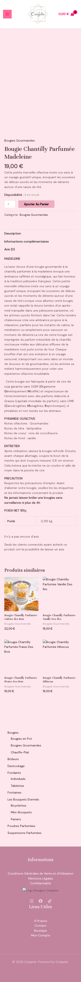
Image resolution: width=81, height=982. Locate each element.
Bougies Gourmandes (19, 140)
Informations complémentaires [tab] (26, 241)
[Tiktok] (50, 901)
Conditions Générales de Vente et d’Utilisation (40, 873)
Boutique (40, 930)
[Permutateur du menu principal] (7, 14)
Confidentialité (40, 883)
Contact (40, 926)
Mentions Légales (40, 878)
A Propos (40, 921)
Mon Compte (40, 935)
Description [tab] (12, 233)
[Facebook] (41, 901)
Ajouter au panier (36, 204)
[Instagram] (31, 901)
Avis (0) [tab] (9, 249)
